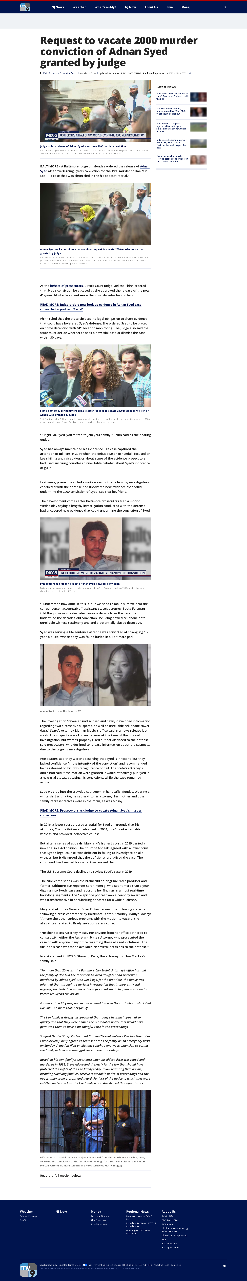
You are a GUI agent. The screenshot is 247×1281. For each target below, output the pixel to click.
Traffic (23, 1220)
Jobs (164, 1239)
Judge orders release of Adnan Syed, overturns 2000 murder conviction (83, 146)
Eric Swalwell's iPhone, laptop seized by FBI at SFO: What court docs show (171, 111)
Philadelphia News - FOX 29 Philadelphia (141, 1225)
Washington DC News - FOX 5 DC (139, 1232)
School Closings (28, 1216)
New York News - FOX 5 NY (139, 1218)
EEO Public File (170, 1220)
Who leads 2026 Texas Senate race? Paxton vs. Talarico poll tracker (172, 96)
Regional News (137, 1211)
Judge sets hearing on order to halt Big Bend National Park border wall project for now (171, 143)
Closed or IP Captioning (174, 1235)
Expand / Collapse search (225, 7)
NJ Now (61, 1211)
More (185, 7)
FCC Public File (169, 1243)
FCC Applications (171, 1247)
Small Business (99, 1224)
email (224, 1266)
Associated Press (87, 73)
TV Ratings (167, 1224)
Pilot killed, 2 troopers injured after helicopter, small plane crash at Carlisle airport (171, 127)
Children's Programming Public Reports (175, 1230)
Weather (26, 1211)
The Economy (98, 1220)
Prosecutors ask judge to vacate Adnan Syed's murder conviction (80, 583)
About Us (169, 1211)
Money (96, 1211)
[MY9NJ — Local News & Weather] (31, 7)
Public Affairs (169, 1216)
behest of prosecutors (66, 286)
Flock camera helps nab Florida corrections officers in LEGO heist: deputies (172, 159)
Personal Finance (100, 1216)
